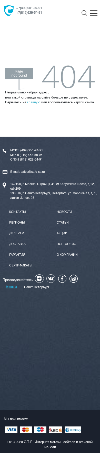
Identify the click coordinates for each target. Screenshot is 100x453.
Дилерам (16, 233)
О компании (67, 254)
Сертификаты (20, 265)
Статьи (63, 222)
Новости (64, 211)
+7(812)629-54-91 (29, 13)
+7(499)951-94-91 (29, 8)
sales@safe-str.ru (33, 171)
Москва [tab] (11, 286)
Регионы (17, 222)
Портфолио (66, 243)
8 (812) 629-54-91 (30, 159)
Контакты (17, 211)
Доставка (17, 243)
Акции (62, 233)
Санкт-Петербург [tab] (36, 287)
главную (33, 102)
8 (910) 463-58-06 (30, 154)
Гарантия (17, 254)
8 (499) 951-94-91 (30, 150)
